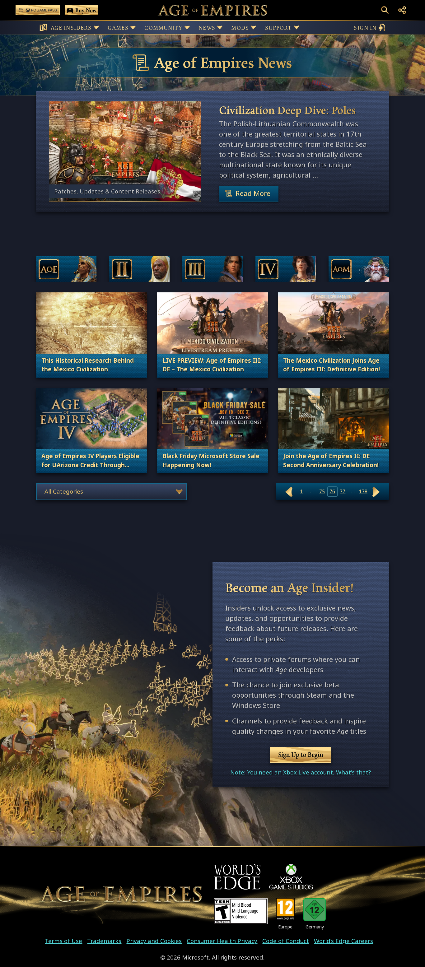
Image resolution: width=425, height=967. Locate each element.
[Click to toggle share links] (402, 10)
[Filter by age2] (139, 269)
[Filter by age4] (285, 269)
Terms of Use (63, 941)
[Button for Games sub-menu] (133, 27)
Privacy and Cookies (154, 941)
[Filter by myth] (359, 269)
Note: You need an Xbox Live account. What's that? (300, 772)
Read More (253, 193)
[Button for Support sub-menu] (297, 27)
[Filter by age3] (212, 269)
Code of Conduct (285, 941)
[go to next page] (376, 491)
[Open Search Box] (385, 10)
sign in (365, 27)
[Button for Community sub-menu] (187, 27)
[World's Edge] (237, 877)
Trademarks (104, 941)
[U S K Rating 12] (314, 909)
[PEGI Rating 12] (285, 909)
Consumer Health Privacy (222, 941)
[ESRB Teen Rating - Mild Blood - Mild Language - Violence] (241, 911)
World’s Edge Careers (343, 941)
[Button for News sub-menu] (220, 27)
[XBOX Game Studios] (291, 877)
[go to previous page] (289, 491)
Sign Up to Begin (300, 754)
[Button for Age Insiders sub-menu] (96, 27)
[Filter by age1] (66, 269)
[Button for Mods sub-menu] (253, 27)
